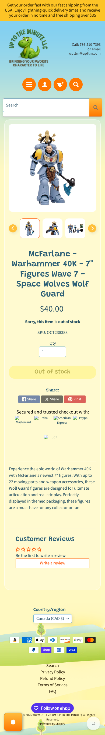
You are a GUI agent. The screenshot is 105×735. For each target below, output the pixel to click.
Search (52, 666)
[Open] (13, 722)
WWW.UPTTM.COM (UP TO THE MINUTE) (57, 715)
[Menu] (29, 84)
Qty (53, 343)
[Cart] (60, 84)
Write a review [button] (52, 563)
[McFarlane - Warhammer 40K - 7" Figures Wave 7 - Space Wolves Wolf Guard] (30, 228)
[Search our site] (76, 84)
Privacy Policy (52, 672)
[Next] (92, 228)
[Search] (95, 107)
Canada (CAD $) (50, 618)
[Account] (44, 84)
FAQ (52, 691)
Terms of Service (53, 685)
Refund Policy (52, 678)
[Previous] (13, 228)
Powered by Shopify (52, 724)
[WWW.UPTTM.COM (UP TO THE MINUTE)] (28, 49)
